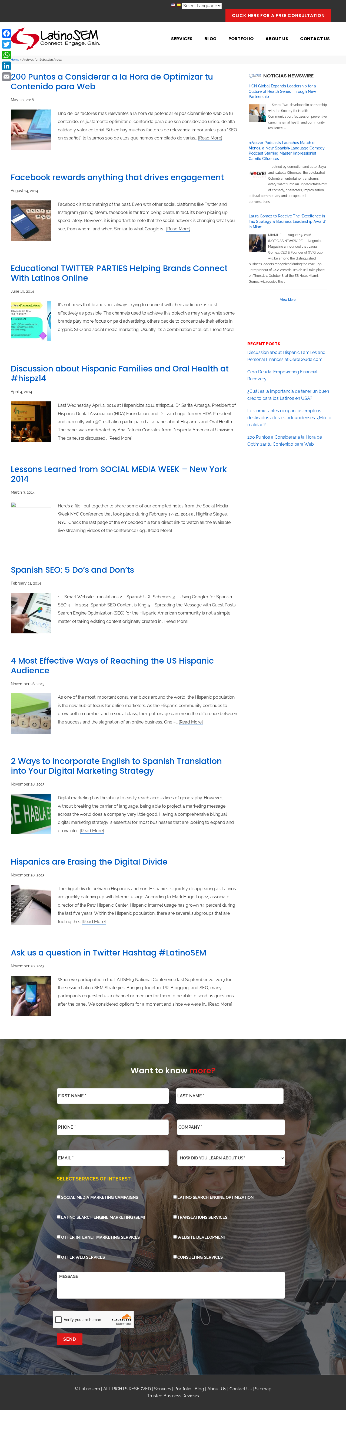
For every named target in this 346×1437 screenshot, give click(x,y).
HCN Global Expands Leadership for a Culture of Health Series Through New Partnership (282, 91)
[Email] (6, 76)
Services (162, 1388)
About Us (216, 1388)
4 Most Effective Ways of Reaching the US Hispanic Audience (112, 665)
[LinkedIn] (6, 65)
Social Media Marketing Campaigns (99, 1197)
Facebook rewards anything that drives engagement (117, 177)
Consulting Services (200, 1257)
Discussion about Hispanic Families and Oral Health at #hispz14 (120, 373)
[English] (173, 5)
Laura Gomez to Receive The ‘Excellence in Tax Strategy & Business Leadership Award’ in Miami (287, 221)
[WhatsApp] (6, 55)
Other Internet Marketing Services (100, 1237)
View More (288, 300)
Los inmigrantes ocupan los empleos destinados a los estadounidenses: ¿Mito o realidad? (289, 417)
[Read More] (210, 138)
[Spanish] (179, 5)
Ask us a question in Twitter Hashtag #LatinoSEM (108, 952)
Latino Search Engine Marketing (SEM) (103, 1217)
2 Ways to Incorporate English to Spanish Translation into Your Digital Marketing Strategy (116, 766)
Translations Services (202, 1217)
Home (15, 60)
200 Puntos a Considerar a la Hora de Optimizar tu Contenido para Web (112, 81)
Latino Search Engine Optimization (215, 1197)
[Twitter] (6, 44)
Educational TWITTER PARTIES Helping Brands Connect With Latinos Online (119, 273)
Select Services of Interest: (94, 1179)
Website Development (201, 1237)
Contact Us (240, 1388)
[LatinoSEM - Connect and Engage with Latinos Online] (55, 39)
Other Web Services (83, 1257)
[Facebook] (6, 33)
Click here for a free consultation (278, 15)
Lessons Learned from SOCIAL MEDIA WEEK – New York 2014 (119, 474)
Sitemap (263, 1388)
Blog (199, 1388)
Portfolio (182, 1388)
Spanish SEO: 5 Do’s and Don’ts (72, 570)
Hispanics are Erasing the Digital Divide (89, 862)
